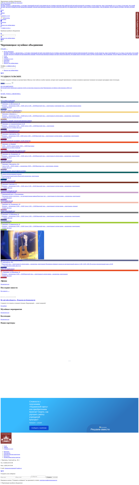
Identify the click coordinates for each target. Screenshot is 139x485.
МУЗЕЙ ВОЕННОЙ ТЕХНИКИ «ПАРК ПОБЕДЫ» (87, 5)
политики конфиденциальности (48, 480)
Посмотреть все (5, 284)
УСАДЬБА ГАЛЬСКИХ (121, 5)
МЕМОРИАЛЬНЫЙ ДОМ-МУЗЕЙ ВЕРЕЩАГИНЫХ (36, 7)
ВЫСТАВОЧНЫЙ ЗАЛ (108, 5)
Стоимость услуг (8, 59)
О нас (5, 56)
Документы (7, 453)
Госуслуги (6, 456)
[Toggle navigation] (7, 49)
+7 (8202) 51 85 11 (5, 28)
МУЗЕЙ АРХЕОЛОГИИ (58, 7)
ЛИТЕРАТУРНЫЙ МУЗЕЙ (13, 7)
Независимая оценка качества (12, 457)
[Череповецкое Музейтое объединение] (6, 443)
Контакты (6, 61)
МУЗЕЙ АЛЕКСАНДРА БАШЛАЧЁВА (89, 7)
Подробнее (8, 83)
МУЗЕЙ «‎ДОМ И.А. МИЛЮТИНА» (11, 5)
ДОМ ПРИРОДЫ (44, 5)
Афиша (6, 57)
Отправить (50, 477)
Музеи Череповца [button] (9, 51)
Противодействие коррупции (12, 454)
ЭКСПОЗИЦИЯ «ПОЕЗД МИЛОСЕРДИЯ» (112, 7)
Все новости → (5, 291)
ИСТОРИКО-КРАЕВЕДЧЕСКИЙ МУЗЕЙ (60, 5)
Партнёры (6, 60)
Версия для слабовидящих (8, 38)
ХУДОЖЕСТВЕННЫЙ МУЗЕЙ (30, 5)
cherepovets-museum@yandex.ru (13, 468)
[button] (69, 86)
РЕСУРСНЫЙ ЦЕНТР (71, 7)
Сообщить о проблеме (38, 428)
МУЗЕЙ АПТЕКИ (129, 7)
